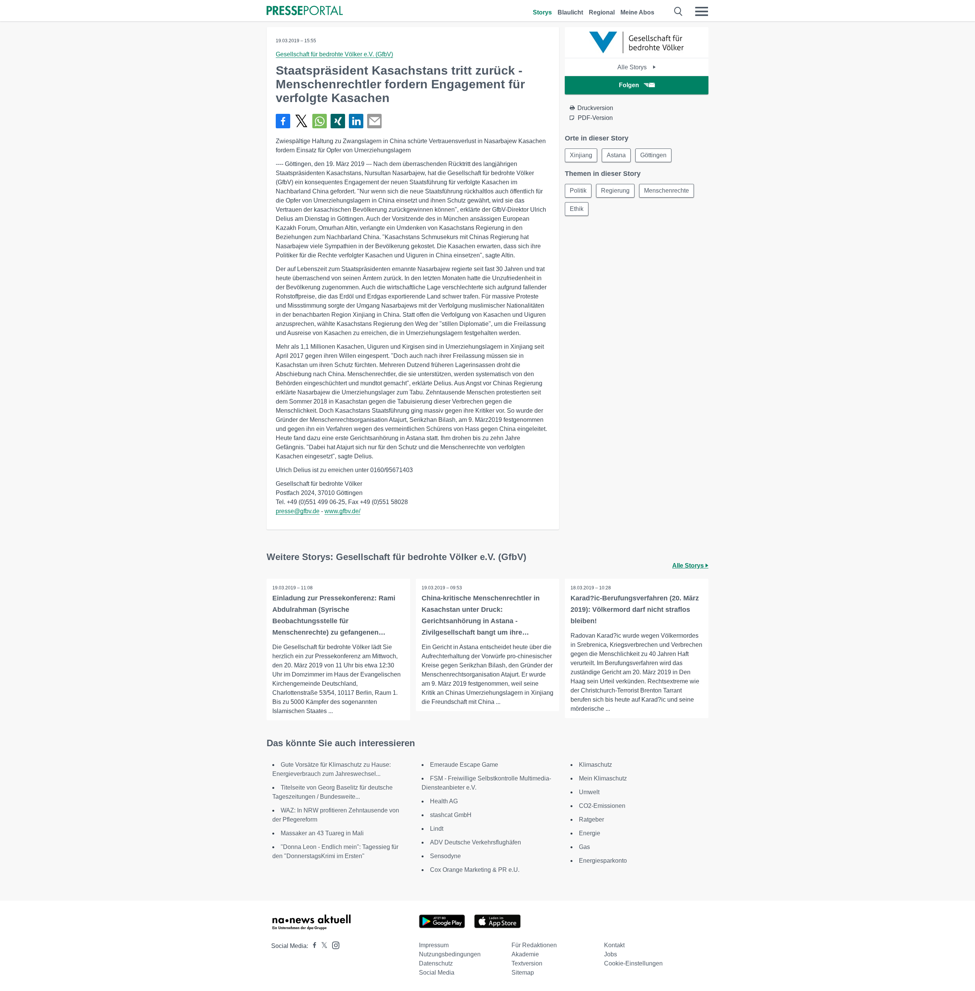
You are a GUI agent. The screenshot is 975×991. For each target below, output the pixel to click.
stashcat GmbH (451, 815)
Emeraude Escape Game (464, 764)
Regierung (615, 190)
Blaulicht (570, 12)
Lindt (436, 828)
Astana (616, 155)
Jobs (610, 954)
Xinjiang (581, 155)
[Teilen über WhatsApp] (319, 121)
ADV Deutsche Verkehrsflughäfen (475, 842)
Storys (542, 12)
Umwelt (589, 792)
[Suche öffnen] (678, 11)
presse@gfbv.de (298, 511)
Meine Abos (637, 12)
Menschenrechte (666, 190)
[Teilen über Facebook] (283, 121)
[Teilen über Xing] (338, 121)
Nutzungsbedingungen (450, 954)
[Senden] (374, 121)
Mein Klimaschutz (603, 778)
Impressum (434, 945)
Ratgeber (591, 819)
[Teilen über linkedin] (356, 121)
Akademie (525, 954)
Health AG (444, 801)
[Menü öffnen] (701, 11)
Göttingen (653, 155)
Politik (578, 190)
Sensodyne (445, 856)
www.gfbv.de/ (342, 511)
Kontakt (614, 945)
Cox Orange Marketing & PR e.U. (474, 870)
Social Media (436, 972)
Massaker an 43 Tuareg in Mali (322, 833)
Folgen (629, 85)
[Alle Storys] (636, 51)
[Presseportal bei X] (322, 946)
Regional (602, 12)
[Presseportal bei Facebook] (312, 946)
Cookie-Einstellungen (633, 963)
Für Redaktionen (534, 945)
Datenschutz (436, 963)
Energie (589, 833)
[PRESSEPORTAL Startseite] (305, 11)
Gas (584, 847)
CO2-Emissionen (602, 806)
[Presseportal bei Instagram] (333, 945)
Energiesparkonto (603, 860)
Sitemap (522, 972)
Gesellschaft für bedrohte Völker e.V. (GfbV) (334, 54)
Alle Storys (632, 67)
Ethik (576, 209)
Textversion (526, 963)
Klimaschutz (595, 764)
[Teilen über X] (301, 121)
